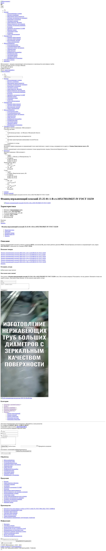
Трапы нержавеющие (13, 42)
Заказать (3, 223)
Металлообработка (9, 43)
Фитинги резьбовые (13, 15)
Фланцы (6, 412)
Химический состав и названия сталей (15, 528)
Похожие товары (9, 233)
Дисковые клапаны (12, 21)
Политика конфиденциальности (13, 536)
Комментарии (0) (9, 234)
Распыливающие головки (14, 13)
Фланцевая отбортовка (13, 419)
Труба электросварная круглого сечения (15, 496)
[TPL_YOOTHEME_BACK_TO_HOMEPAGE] (5, 1)
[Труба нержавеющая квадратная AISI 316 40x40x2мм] (16, 398)
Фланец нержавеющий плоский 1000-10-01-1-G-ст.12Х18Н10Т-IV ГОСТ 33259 (23, 256)
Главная (6, 191)
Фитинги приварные (10, 409)
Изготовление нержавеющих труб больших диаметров (19, 517)
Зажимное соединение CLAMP (16, 28)
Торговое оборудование (14, 39)
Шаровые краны (12, 30)
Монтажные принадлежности (15, 16)
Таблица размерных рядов (11, 533)
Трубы (6, 406)
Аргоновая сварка (12, 55)
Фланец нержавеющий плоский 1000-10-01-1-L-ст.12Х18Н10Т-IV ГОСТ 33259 (23, 260)
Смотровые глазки (12, 31)
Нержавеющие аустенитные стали (13, 530)
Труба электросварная (13, 34)
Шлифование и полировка (14, 58)
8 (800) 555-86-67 (5, 546)
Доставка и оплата (9, 59)
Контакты (7, 61)
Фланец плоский (8, 193)
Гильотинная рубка (12, 45)
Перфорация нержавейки (14, 52)
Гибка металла (11, 50)
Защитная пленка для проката (15, 47)
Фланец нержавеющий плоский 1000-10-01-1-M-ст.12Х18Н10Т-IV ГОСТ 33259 (23, 262)
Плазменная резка (12, 53)
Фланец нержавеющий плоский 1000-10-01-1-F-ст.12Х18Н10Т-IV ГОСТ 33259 (23, 254)
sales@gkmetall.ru (9, 70)
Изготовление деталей (13, 40)
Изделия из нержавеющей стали (13, 510)
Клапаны (9, 27)
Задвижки (10, 33)
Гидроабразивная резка (13, 46)
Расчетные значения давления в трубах (15, 531)
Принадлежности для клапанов (16, 24)
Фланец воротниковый (13, 413)
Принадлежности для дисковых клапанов (15, 492)
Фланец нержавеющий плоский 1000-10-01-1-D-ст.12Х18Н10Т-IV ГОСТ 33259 (23, 252)
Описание (8, 231)
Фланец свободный (12, 416)
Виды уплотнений (9, 534)
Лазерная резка (11, 49)
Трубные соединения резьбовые (16, 25)
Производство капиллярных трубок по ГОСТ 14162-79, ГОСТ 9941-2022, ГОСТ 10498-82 (29, 508)
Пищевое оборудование (14, 37)
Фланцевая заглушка (13, 418)
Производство (8, 36)
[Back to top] (1, 549)
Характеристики (9, 230)
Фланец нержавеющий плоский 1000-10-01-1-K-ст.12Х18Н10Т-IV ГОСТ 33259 (23, 258)
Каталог (6, 12)
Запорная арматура (9, 410)
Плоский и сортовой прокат (12, 404)
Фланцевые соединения (14, 19)
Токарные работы (12, 56)
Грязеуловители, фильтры (14, 22)
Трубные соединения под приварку (17, 18)
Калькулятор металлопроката (12, 527)
